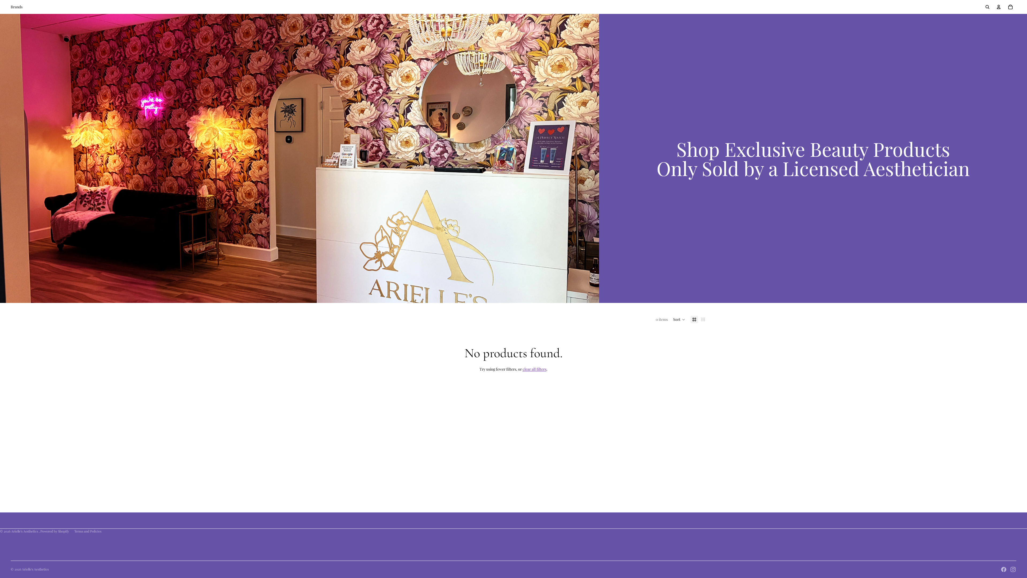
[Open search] (987, 7)
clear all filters (534, 369)
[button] (679, 319)
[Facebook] (1004, 569)
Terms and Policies (87, 531)
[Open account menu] (999, 7)
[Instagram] (1013, 569)
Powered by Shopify (54, 531)
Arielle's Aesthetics (25, 531)
